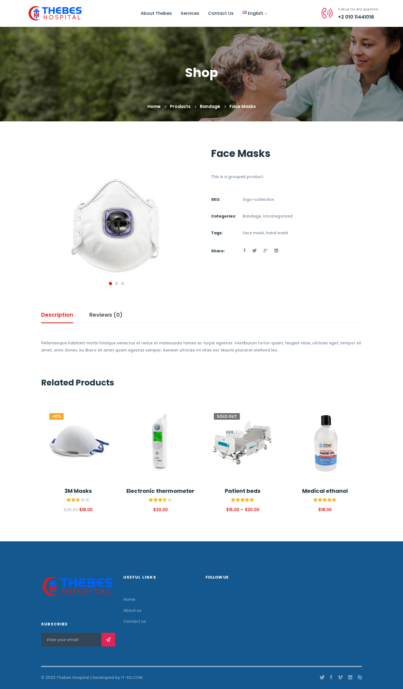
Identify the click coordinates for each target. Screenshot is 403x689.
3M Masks (78, 491)
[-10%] (78, 408)
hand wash (277, 233)
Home (154, 106)
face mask (253, 233)
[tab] (57, 315)
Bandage (210, 106)
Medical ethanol (325, 491)
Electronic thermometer (160, 491)
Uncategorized (278, 216)
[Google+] (266, 250)
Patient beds (242, 491)
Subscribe (108, 640)
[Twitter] (254, 250)
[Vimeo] (340, 677)
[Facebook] (244, 250)
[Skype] (360, 677)
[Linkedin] (276, 250)
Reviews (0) (106, 315)
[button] (110, 283)
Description (57, 315)
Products (180, 106)
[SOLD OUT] (243, 408)
